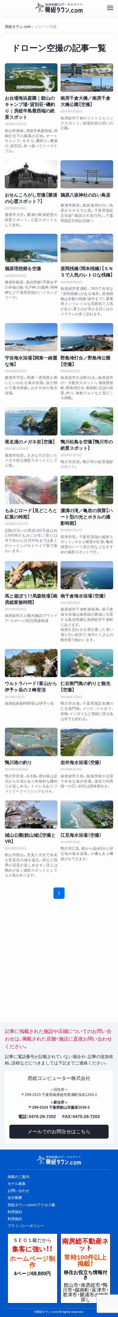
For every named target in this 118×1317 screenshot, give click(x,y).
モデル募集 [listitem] (17, 1184)
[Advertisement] (59, 956)
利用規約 (15, 1219)
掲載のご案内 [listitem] (18, 1177)
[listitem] (31, 108)
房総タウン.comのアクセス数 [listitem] (31, 1205)
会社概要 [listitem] (15, 1198)
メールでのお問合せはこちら (59, 1131)
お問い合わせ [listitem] (18, 1191)
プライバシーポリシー (26, 1226)
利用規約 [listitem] (15, 1212)
